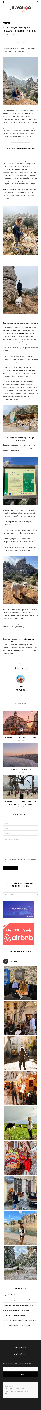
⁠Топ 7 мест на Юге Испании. (20, 770)
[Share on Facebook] (18, 40)
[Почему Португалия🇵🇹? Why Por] (20, 1088)
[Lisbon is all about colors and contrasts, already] (20, 1158)
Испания (6, 23)
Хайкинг (20, 663)
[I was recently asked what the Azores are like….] (20, 1123)
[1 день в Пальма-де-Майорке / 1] (20, 1228)
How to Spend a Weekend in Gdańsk (14, 1315)
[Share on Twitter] (18, 668)
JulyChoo (8, 34)
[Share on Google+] (22, 668)
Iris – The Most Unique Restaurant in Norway (16, 1325)
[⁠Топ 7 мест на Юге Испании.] (20, 755)
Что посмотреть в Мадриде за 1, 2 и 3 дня (20, 738)
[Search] (37, 2)
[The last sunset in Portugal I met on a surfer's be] (20, 1053)
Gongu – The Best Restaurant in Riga (14, 1295)
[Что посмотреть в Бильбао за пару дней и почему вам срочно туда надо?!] (20, 787)
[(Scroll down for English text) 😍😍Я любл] (20, 983)
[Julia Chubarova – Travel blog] (20, 9)
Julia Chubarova (15, 1394)
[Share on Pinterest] (26, 668)
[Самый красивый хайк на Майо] (20, 1263)
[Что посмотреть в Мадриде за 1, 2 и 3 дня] (20, 723)
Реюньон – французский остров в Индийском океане (19, 1320)
